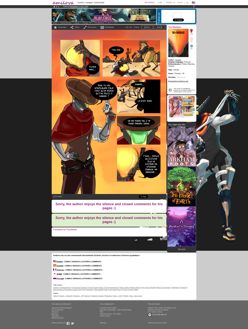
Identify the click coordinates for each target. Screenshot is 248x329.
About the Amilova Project (62, 308)
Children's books (97, 296)
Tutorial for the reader (108, 308)
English (59, 262)
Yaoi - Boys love (136, 296)
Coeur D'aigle (128, 290)
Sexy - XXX (117, 296)
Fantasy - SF (87, 23)
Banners (55, 314)
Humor (87, 296)
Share (77, 27)
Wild (136, 290)
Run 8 (119, 290)
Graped (183, 288)
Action (55, 296)
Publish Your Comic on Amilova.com (162, 308)
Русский (60, 279)
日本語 (59, 274)
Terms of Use (105, 316)
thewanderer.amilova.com (178, 81)
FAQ (101, 312)
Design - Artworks (66, 296)
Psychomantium (112, 288)
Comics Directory (65, 23)
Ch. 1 (109, 23)
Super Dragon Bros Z (96, 288)
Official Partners (58, 318)
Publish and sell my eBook (158, 310)
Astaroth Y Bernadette (94, 290)
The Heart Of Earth (149, 288)
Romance (108, 296)
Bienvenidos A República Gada (65, 290)
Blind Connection (163, 288)
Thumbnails (109, 27)
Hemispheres (65, 288)
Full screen (92, 27)
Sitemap (103, 323)
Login (160, 2)
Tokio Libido (124, 288)
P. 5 (116, 23)
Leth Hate (112, 290)
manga (77, 23)
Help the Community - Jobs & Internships (115, 310)
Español (59, 266)
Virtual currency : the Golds (110, 314)
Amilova (56, 288)
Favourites (62, 27)
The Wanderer (99, 23)
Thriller (126, 296)
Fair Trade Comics (155, 312)
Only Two (82, 290)
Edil (105, 290)
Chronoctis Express (79, 288)
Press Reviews (57, 310)
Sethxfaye (175, 288)
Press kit (55, 312)
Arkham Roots (135, 288)
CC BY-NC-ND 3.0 (159, 315)
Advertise (55, 316)
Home (55, 23)
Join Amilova (149, 2)
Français (180, 77)
